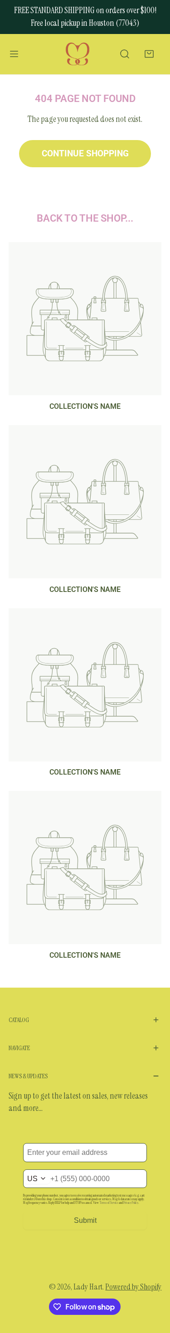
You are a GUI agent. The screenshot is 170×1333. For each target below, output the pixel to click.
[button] (149, 54)
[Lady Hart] (77, 54)
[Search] (124, 54)
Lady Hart (87, 1287)
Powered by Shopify (133, 1287)
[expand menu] (14, 54)
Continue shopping (85, 154)
